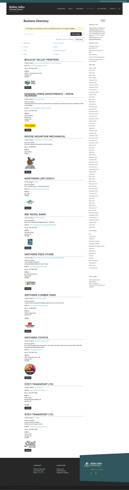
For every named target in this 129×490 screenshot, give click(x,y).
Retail (25, 54)
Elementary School (94, 241)
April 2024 (92, 128)
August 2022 (92, 172)
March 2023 (92, 155)
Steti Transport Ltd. (39, 384)
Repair (51, 140)
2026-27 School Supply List (96, 57)
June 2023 (92, 147)
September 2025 (93, 92)
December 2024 (93, 111)
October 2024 (93, 116)
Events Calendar (93, 283)
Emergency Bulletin (94, 243)
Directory (59, 39)
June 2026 (92, 70)
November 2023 (93, 138)
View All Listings (68, 39)
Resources (90, 8)
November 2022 (93, 164)
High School (92, 251)
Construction (38, 298)
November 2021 (93, 191)
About (70, 8)
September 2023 (93, 143)
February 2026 (93, 80)
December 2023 (93, 135)
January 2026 (92, 82)
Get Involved (101, 8)
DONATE (91, 287)
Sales (47, 341)
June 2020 (92, 225)
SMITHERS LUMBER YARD (40, 295)
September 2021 (93, 196)
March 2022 (92, 181)
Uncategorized (93, 268)
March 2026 (92, 77)
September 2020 (94, 220)
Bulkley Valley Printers (41, 59)
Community (92, 236)
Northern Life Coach (39, 178)
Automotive (27, 43)
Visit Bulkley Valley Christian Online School (113, 1)
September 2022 (93, 169)
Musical (91, 255)
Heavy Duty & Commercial (42, 140)
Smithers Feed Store (39, 254)
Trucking (56, 54)
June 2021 (91, 198)
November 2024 (93, 114)
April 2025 (92, 102)
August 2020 (92, 222)
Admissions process (94, 280)
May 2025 (92, 99)
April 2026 (92, 75)
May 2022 (92, 176)
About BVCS (92, 281)
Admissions (61, 8)
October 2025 (93, 89)
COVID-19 (92, 239)
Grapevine (92, 248)
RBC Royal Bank (35, 214)
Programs (79, 8)
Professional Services (60, 50)
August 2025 (92, 94)
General (26, 47)
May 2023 (92, 150)
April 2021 (92, 203)
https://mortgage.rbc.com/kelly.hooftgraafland (43, 225)
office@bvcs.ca (41, 472)
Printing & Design (44, 63)
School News (92, 263)
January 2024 (92, 133)
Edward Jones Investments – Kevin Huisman (48, 94)
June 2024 (92, 123)
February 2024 (93, 130)
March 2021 (92, 205)
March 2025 (92, 104)
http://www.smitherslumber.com (39, 305)
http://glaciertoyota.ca (36, 350)
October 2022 (93, 167)
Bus (90, 234)
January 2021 (92, 210)
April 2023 (92, 152)
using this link (97, 35)
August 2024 (92, 121)
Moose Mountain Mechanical (44, 136)
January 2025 (92, 109)
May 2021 (91, 200)
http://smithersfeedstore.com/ (38, 266)
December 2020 (93, 213)
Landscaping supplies (54, 257)
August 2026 (92, 68)
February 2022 (93, 184)
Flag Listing (28, 87)
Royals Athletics (93, 260)
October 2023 (93, 140)
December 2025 (93, 85)
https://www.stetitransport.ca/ (38, 390)
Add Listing (79, 39)
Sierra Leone (92, 265)
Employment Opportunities (96, 246)
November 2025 (93, 87)
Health (56, 47)
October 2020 (93, 217)
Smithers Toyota (36, 337)
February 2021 (93, 208)
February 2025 (93, 106)
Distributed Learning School (97, 285)
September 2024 (93, 118)
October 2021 (93, 193)
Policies (91, 258)
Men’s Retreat (93, 54)
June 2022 (92, 174)
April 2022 (92, 179)
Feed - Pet (44, 257)
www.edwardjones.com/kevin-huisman (40, 108)
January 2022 (92, 186)
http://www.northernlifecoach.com (39, 189)
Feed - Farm (38, 257)
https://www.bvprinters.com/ (38, 65)
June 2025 (92, 97)
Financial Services (59, 43)
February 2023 (93, 157)
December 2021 (93, 188)
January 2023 (92, 159)
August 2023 (92, 145)
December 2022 (93, 162)
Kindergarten (92, 253)
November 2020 (93, 215)
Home (25, 50)
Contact (113, 8)
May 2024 (92, 126)
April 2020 (92, 227)
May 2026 (92, 73)
